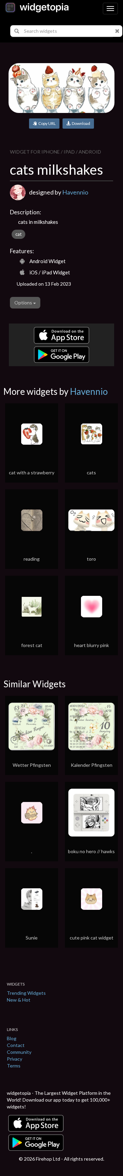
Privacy (14, 1059)
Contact (16, 1045)
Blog (11, 1038)
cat (18, 234)
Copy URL (46, 123)
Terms (13, 1066)
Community (19, 1052)
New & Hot (18, 1000)
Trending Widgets (26, 993)
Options (23, 302)
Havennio (75, 192)
